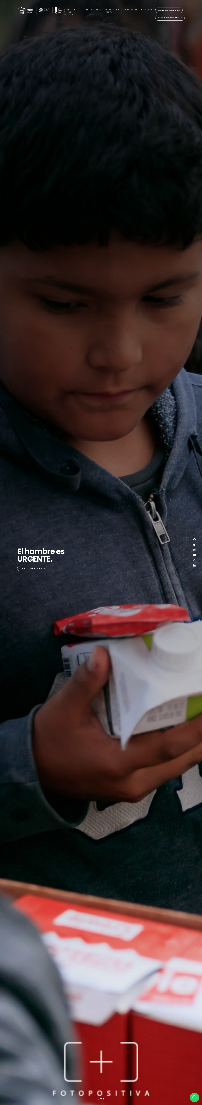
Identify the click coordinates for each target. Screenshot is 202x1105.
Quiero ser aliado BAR (168, 10)
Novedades (131, 10)
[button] (98, 1098)
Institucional (93, 10)
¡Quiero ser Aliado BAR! (34, 568)
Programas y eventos (112, 11)
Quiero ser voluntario (170, 18)
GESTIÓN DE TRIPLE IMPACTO (70, 12)
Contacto (147, 10)
